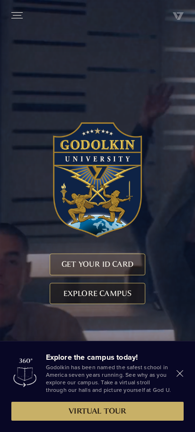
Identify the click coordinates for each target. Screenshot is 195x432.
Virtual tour (97, 411)
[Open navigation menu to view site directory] (17, 15)
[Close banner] (180, 373)
